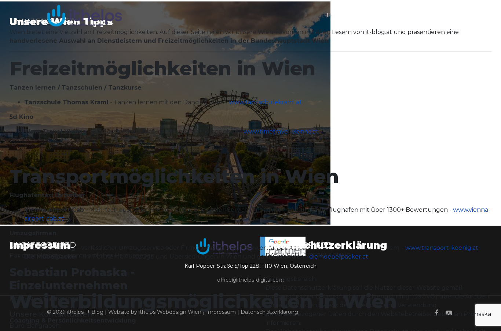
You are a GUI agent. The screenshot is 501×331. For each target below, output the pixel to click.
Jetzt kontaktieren (378, 15)
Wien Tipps (427, 15)
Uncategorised (43, 245)
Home (334, 15)
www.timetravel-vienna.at (281, 131)
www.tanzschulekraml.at (265, 102)
